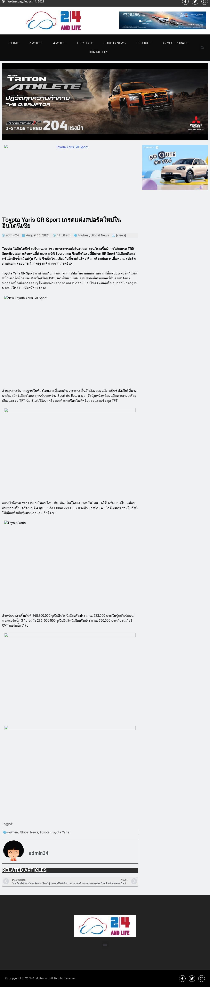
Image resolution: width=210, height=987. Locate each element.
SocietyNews (115, 43)
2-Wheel (35, 43)
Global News (100, 235)
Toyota (45, 832)
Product (143, 43)
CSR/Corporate (175, 43)
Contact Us (98, 52)
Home (14, 43)
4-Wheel (59, 43)
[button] (202, 48)
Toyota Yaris (60, 832)
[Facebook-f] (182, 978)
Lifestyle (85, 43)
